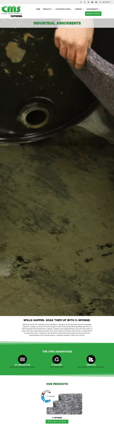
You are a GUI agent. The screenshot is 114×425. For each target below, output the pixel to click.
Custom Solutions (62, 9)
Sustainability (92, 9)
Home (38, 9)
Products (47, 9)
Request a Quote (93, 13)
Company (78, 9)
